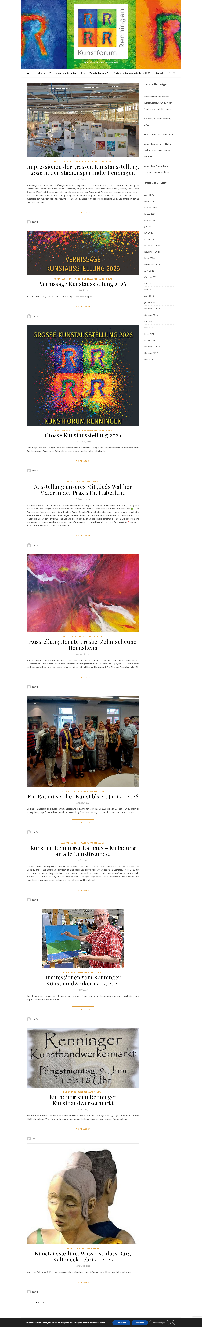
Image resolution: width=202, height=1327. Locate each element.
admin (35, 222)
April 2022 (149, 270)
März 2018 (149, 334)
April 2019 (149, 296)
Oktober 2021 (151, 277)
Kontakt (159, 72)
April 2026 (149, 194)
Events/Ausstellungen (93, 72)
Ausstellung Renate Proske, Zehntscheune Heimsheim (83, 644)
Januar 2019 (150, 302)
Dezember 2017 (152, 346)
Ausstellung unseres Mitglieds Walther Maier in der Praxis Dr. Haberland (83, 489)
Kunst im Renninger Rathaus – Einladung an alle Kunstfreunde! (83, 850)
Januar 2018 (150, 340)
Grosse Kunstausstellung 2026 (83, 435)
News (109, 162)
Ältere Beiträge (39, 1302)
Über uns (43, 72)
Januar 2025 (150, 239)
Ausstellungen (63, 162)
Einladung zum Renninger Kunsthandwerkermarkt (83, 1099)
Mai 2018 (148, 327)
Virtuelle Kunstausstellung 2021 (132, 72)
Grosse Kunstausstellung (89, 162)
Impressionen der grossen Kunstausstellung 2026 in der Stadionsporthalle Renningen (83, 169)
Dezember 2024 (152, 245)
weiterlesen (83, 212)
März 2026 (149, 201)
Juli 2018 (148, 321)
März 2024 (149, 258)
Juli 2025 (148, 226)
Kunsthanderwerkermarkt (79, 972)
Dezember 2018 (152, 308)
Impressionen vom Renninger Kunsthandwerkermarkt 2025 (83, 980)
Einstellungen (159, 1322)
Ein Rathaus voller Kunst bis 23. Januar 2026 (83, 796)
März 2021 (149, 289)
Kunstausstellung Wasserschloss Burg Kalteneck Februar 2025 (83, 1256)
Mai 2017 (148, 359)
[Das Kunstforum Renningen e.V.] (101, 31)
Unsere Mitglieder (66, 72)
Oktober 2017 (151, 352)
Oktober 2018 (151, 315)
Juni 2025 (148, 232)
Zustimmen (121, 1322)
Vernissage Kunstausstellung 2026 (83, 283)
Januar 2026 (150, 213)
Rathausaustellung (93, 791)
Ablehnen (140, 1322)
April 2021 (149, 283)
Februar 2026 (150, 207)
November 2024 (152, 251)
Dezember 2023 (152, 264)
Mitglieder (92, 481)
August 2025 (150, 220)
